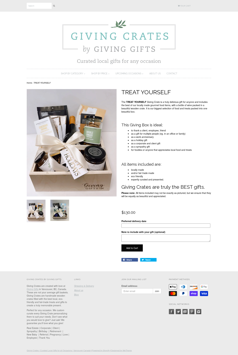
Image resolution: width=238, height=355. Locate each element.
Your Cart (185, 6)
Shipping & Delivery (84, 285)
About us (78, 290)
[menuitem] (73, 73)
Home (29, 82)
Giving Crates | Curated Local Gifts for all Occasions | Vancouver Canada (59, 350)
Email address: (129, 285)
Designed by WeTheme (121, 350)
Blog (76, 294)
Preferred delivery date (133, 221)
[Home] (119, 41)
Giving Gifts (33, 289)
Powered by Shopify (101, 350)
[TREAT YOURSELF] (36, 210)
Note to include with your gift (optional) (143, 232)
